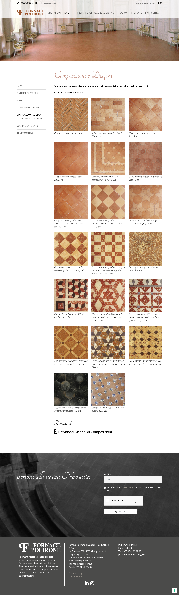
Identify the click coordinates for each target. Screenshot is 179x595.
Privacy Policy (129, 487)
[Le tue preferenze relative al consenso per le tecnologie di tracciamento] (174, 590)
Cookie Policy (75, 576)
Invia (121, 511)
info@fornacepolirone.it (47, 3)
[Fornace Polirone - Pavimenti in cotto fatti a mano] (30, 12)
